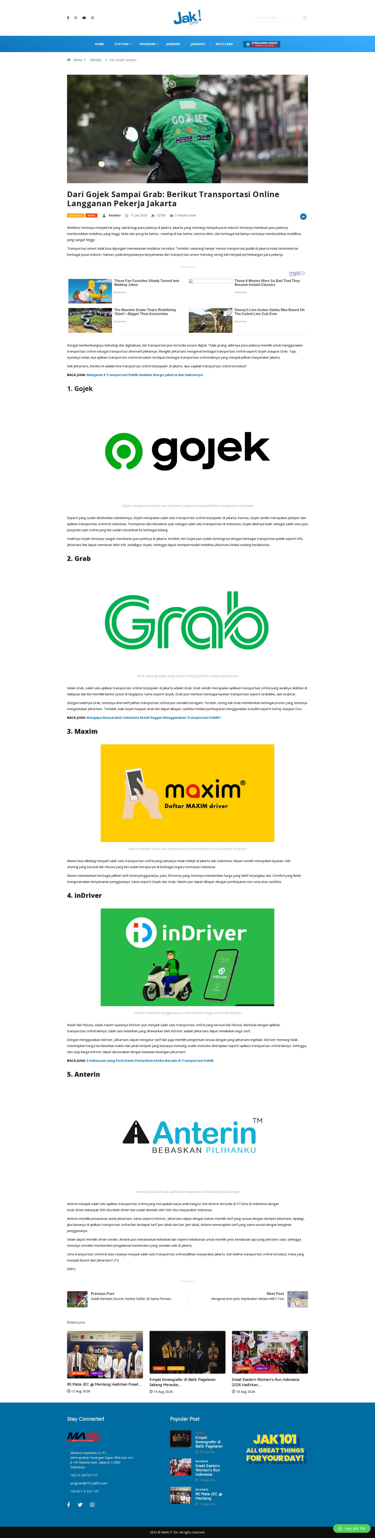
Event (76, 1368)
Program (147, 44)
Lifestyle (95, 60)
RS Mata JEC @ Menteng (209, 1496)
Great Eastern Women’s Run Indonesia (208, 1470)
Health (179, 1368)
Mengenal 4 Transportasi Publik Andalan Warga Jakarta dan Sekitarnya (145, 375)
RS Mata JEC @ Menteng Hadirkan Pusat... (269, 1384)
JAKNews (173, 44)
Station (121, 44)
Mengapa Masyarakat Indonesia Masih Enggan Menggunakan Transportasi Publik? (154, 717)
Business (161, 1368)
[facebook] (68, 18)
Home (99, 44)
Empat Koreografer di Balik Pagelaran (209, 1441)
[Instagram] (92, 18)
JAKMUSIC (198, 44)
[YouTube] (84, 18)
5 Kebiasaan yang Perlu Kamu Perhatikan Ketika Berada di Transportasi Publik (150, 1060)
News (91, 215)
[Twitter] (75, 17)
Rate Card (224, 44)
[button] (352, 1528)
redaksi (115, 215)
